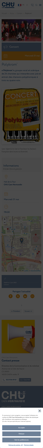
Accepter (21, 428)
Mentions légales (29, 445)
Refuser (21, 434)
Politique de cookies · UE (15, 445)
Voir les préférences (21, 440)
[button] (40, 411)
